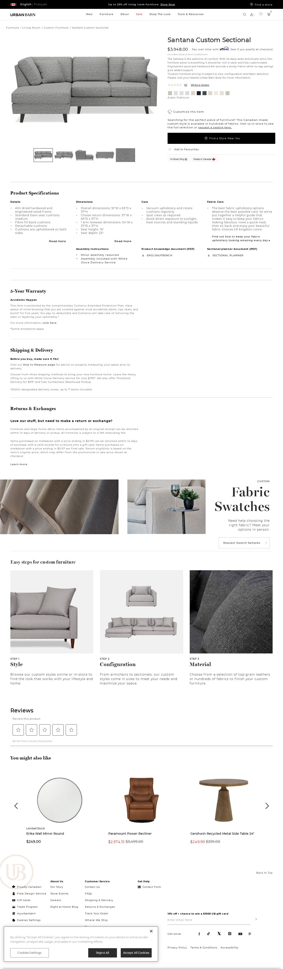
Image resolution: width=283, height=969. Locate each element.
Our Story (56, 886)
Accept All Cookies (136, 952)
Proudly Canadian (29, 886)
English (153, 255)
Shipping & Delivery (99, 900)
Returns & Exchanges (100, 906)
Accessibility (229, 947)
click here (49, 322)
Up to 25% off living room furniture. (141, 4)
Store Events (59, 893)
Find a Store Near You (224, 138)
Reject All (102, 952)
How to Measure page (39, 364)
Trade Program (27, 906)
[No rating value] (176, 85)
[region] (81, 944)
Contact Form (152, 886)
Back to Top (264, 872)
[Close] (151, 931)
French (166, 255)
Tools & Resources (191, 14)
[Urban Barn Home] (23, 14)
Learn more (18, 464)
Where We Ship (96, 920)
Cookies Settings (29, 920)
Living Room (31, 27)
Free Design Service (29, 893)
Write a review (200, 85)
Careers (55, 900)
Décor (124, 14)
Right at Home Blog (64, 906)
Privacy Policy (177, 947)
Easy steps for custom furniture (43, 562)
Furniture (106, 14)
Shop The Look (160, 14)
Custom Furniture (56, 27)
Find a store (264, 4)
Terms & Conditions (203, 947)
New (89, 14)
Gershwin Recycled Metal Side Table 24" (222, 834)
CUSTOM (263, 481)
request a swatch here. (215, 127)
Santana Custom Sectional (209, 40)
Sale (139, 14)
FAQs (88, 893)
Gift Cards (24, 900)
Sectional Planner (227, 255)
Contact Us (92, 886)
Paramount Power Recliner (130, 834)
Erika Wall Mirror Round (45, 834)
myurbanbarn (26, 913)
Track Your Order (96, 913)
